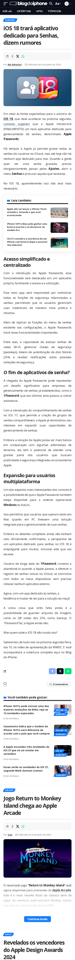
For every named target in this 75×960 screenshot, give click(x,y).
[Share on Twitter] (17, 56)
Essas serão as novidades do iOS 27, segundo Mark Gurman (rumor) (25, 768)
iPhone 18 (61, 710)
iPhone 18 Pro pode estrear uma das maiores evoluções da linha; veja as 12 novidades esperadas (26, 709)
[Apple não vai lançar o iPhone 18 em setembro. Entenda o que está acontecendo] (59, 213)
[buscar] (51, 3)
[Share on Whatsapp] (23, 56)
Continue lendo (37, 919)
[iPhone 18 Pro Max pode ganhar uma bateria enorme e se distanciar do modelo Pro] (59, 227)
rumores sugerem (16, 124)
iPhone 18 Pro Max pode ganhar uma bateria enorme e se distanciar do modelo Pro (27, 227)
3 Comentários (60, 684)
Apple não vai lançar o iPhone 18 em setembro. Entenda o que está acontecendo (27, 212)
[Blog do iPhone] (28, 4)
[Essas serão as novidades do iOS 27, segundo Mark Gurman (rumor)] (63, 770)
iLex (10, 834)
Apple (8, 934)
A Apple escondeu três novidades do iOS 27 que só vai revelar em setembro (26, 750)
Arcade (9, 790)
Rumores (10, 20)
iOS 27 (59, 751)
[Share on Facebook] (12, 56)
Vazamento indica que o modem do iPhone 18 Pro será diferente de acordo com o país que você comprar (26, 730)
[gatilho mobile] (6, 4)
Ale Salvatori (15, 64)
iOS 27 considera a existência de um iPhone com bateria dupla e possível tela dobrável (27, 242)
